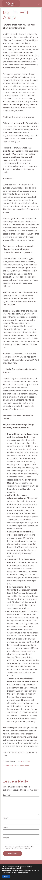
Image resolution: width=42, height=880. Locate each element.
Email (5, 828)
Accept (6, 876)
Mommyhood (24, 765)
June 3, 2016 (25, 761)
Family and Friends (12, 765)
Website (6, 837)
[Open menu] (38, 3)
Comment (7, 795)
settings (25, 873)
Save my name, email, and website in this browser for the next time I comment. (19, 847)
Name (5, 818)
